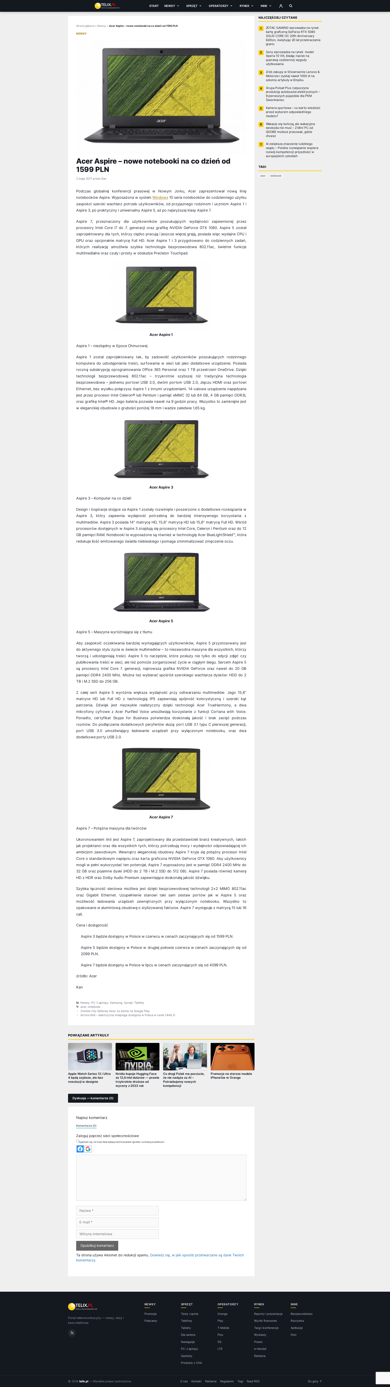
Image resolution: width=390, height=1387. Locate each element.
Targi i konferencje (266, 1327)
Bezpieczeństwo (301, 1313)
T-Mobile (223, 1327)
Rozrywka (297, 1321)
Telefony (186, 1321)
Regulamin (227, 1381)
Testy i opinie (189, 1313)
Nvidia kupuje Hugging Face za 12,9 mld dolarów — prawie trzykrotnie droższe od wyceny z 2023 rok (137, 1080)
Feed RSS (253, 1381)
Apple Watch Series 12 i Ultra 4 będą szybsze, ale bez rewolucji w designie (89, 1078)
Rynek (244, 6)
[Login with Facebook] (80, 1148)
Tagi (240, 1381)
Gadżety (186, 1356)
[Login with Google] (88, 1148)
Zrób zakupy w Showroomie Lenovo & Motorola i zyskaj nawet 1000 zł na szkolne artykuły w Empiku (293, 76)
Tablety (139, 1002)
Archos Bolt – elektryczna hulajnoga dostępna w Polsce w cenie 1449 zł (127, 1015)
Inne (264, 6)
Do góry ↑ (315, 1381)
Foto (293, 1335)
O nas (184, 1381)
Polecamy (150, 1321)
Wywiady (260, 1335)
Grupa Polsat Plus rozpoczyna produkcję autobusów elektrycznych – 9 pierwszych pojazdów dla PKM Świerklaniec (293, 94)
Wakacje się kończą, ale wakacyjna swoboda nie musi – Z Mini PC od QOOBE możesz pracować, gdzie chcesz (290, 130)
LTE (220, 1349)
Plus (220, 1335)
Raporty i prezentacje (268, 1313)
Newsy (169, 6)
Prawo (258, 1342)
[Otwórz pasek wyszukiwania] (291, 6)
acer (83, 1006)
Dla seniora (188, 1335)
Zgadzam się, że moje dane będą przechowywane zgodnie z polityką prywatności (121, 1141)
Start (154, 6)
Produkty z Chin (191, 1363)
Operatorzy (218, 6)
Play (220, 1321)
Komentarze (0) (86, 1125)
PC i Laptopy (99, 1002)
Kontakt (196, 1381)
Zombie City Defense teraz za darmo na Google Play (115, 1011)
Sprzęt (191, 6)
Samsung (116, 1002)
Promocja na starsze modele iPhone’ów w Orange (231, 1076)
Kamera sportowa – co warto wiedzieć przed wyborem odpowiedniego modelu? (293, 112)
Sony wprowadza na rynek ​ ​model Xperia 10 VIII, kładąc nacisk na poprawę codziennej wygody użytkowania (290, 58)
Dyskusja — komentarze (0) (93, 1098)
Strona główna (85, 25)
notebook (94, 1006)
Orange (223, 1313)
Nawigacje (188, 1342)
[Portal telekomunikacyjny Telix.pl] (83, 1307)
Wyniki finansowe (265, 1321)
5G (219, 1342)
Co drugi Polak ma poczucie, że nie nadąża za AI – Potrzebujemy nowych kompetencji (184, 1080)
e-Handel (260, 1349)
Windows (160, 197)
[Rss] (72, 1333)
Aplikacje (297, 1327)
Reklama (259, 1356)
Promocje (150, 1313)
